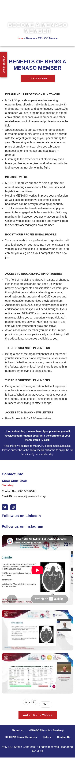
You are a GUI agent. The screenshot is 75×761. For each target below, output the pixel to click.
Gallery (47, 737)
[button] (69, 9)
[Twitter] (5, 507)
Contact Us (63, 737)
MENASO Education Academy (46, 730)
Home (20, 38)
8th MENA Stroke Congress (21, 737)
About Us (17, 730)
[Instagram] (13, 507)
